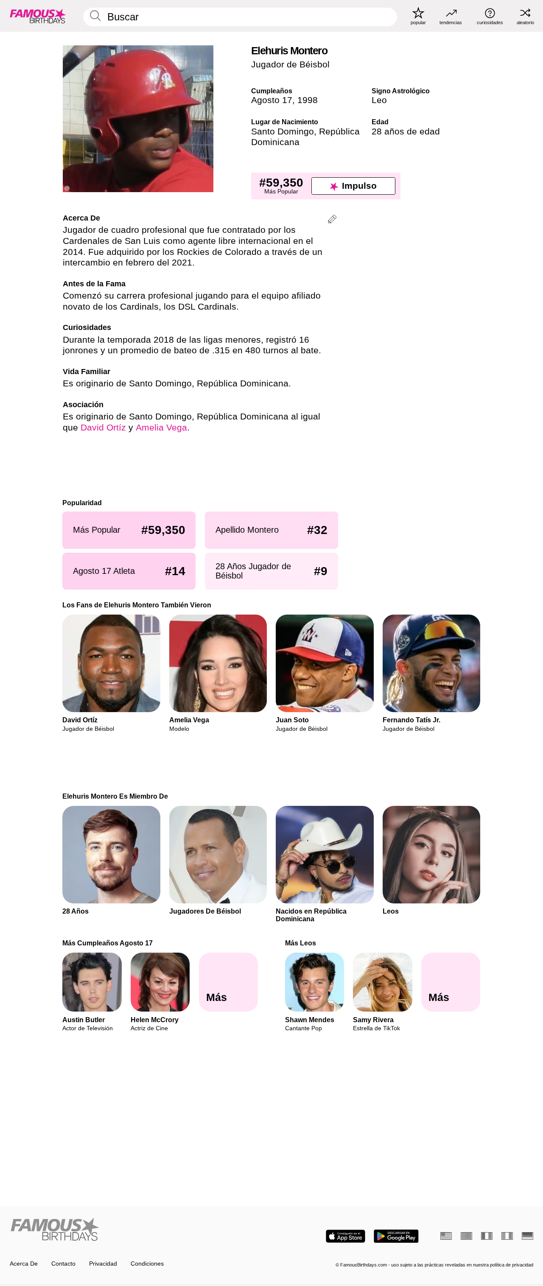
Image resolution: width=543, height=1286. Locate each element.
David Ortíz (103, 427)
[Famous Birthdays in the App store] (345, 1236)
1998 (307, 100)
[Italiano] (507, 1236)
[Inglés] (446, 1236)
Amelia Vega (161, 427)
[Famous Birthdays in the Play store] (396, 1236)
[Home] (138, 1230)
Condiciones (147, 1264)
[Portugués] (466, 1236)
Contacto (63, 1264)
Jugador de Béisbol (290, 64)
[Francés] (487, 1236)
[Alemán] (527, 1236)
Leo (379, 100)
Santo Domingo (282, 131)
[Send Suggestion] (332, 220)
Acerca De (24, 1264)
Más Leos (300, 943)
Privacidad (103, 1264)
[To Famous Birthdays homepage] (38, 15)
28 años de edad (406, 131)
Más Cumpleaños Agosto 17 (108, 943)
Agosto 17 (271, 100)
